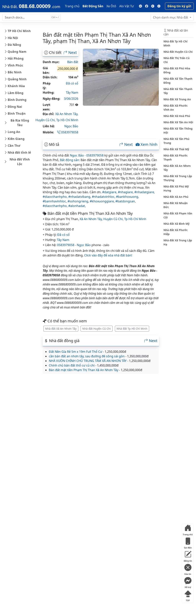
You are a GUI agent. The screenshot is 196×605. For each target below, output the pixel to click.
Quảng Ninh (17, 79)
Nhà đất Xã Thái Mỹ (176, 149)
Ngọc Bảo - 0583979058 (87, 155)
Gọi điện (188, 546)
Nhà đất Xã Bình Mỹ (176, 223)
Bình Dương (17, 100)
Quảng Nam (17, 51)
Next (72, 52)
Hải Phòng (16, 58)
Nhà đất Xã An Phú (175, 197)
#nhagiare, (126, 192)
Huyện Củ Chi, (45, 120)
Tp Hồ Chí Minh (67, 120)
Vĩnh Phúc (15, 65)
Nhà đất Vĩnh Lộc (20, 161)
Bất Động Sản (92, 6)
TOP (188, 599)
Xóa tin (187, 573)
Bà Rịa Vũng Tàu (20, 122)
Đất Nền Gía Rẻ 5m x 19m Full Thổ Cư (75, 352)
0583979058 (69, 132)
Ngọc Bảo (71, 126)
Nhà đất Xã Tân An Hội (178, 122)
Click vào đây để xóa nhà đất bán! (108, 255)
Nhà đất (171, 17)
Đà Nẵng (14, 45)
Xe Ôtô (111, 6)
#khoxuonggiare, (102, 201)
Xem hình (148, 144)
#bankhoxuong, (127, 197)
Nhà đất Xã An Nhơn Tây (61, 328)
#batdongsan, (125, 201)
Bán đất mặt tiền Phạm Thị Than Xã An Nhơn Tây (83, 370)
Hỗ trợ (188, 586)
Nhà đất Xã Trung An (177, 99)
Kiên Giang (16, 139)
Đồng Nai (15, 107)
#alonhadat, (77, 206)
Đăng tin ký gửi (179, 6)
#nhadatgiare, (144, 192)
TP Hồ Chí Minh (19, 31)
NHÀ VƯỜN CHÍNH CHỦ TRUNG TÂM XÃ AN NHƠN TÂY (88, 361)
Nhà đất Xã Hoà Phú (176, 116)
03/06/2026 (70, 99)
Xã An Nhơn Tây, (66, 114)
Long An (14, 132)
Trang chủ (72, 6)
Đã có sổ (72, 83)
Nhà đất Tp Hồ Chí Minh (132, 328)
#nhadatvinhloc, (104, 197)
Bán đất (72, 62)
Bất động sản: (70, 160)
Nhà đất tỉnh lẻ (19, 152)
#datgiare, (110, 192)
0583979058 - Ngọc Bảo (74, 245)
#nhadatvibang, (80, 197)
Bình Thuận (17, 113)
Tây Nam (72, 92)
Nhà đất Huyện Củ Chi (96, 328)
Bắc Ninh (15, 72)
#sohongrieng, (79, 201)
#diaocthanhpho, (55, 197)
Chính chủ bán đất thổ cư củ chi (72, 365)
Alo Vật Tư (126, 6)
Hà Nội (13, 38)
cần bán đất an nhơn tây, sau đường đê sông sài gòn (87, 356)
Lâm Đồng (15, 93)
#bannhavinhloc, (55, 201)
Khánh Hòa (16, 86)
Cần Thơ (14, 146)
